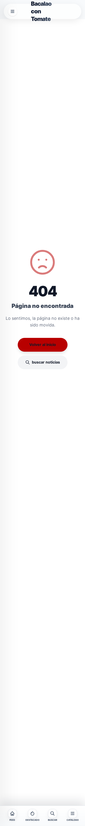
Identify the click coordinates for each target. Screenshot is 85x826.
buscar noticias (46, 362)
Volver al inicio (42, 344)
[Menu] (12, 11)
